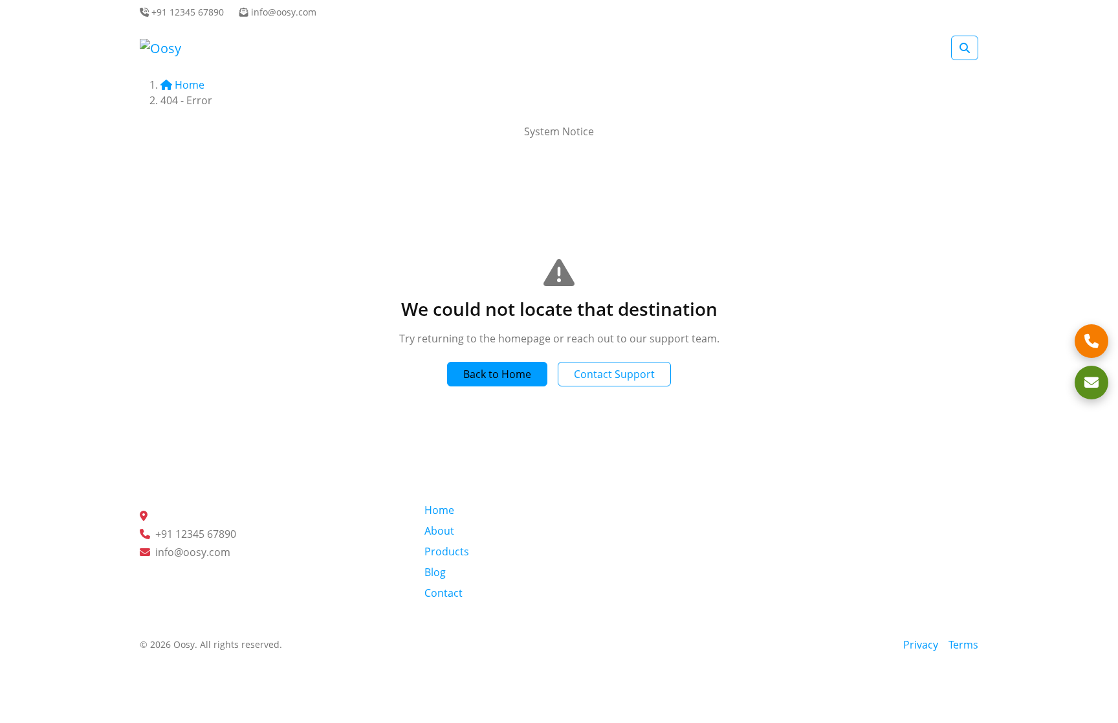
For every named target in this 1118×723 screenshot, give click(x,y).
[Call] (1091, 341)
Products (446, 551)
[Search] (964, 48)
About (439, 531)
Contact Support (614, 374)
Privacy (920, 645)
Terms (963, 645)
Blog (435, 572)
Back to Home (497, 374)
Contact (443, 593)
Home (189, 85)
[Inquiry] (1091, 382)
